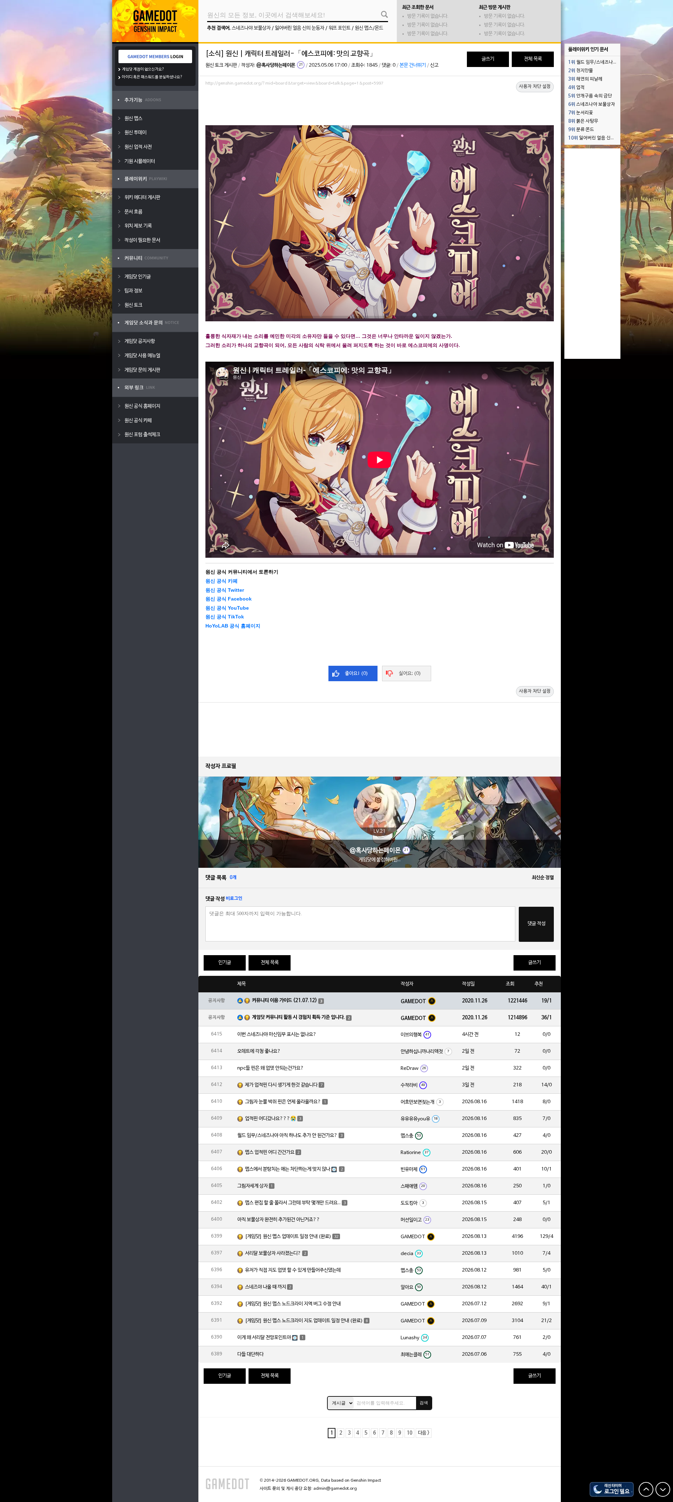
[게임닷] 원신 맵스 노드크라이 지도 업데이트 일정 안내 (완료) (304, 1320)
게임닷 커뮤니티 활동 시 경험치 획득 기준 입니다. (298, 1017)
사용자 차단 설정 (535, 86)
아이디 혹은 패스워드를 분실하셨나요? (152, 77)
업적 (576, 87)
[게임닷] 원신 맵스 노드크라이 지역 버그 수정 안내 (293, 1304)
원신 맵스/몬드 (369, 28)
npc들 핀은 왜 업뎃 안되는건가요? (270, 1068)
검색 (424, 1402)
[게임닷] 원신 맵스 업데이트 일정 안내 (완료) (288, 1236)
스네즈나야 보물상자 (251, 28)
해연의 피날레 (585, 79)
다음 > (423, 1433)
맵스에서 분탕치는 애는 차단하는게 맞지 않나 (287, 1169)
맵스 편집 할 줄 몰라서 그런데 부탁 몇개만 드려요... (293, 1203)
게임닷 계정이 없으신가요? (143, 69)
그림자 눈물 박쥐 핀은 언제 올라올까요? (283, 1102)
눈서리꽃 (580, 112)
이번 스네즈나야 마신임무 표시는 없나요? (277, 1034)
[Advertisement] (379, 107)
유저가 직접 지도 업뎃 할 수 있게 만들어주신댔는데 (293, 1270)
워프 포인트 (339, 28)
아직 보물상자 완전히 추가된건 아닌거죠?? (278, 1219)
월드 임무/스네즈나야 (592, 62)
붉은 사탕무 (583, 121)
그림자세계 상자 (252, 1186)
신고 (434, 65)
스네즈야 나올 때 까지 (265, 1287)
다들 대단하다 (250, 1354)
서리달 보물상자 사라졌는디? (273, 1253)
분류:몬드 (581, 129)
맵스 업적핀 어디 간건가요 (269, 1152)
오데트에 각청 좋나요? (259, 1051)
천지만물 (580, 70)
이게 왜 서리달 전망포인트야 (264, 1337)
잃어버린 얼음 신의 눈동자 (299, 28)
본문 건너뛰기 (413, 65)
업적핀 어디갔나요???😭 (270, 1118)
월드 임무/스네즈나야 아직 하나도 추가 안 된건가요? (287, 1135)
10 (409, 1433)
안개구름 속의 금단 (590, 96)
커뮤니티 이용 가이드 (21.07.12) (284, 1000)
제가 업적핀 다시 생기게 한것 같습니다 (281, 1085)
